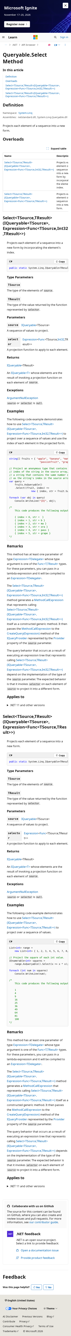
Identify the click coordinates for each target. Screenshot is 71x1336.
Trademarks (9, 1331)
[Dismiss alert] (65, 5)
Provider (59, 638)
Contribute (9, 1321)
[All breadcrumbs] (6, 45)
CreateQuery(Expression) (23, 633)
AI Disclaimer (10, 1316)
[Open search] (55, 37)
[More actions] (65, 45)
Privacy (23, 1321)
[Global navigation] (3, 37)
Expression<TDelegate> (28, 559)
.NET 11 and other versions (27, 705)
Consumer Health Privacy (17, 1326)
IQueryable (28, 325)
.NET (14, 44)
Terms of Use (45, 1326)
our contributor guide (43, 1222)
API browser (29, 44)
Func (41, 339)
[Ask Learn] (49, 45)
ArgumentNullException (22, 398)
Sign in (64, 37)
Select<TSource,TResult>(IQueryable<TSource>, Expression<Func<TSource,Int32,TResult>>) (33, 87)
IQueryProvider (17, 638)
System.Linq (25, 113)
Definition (11, 76)
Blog (49, 1316)
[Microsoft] (35, 37)
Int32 (61, 339)
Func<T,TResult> (48, 564)
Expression (30, 339)
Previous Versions (32, 1316)
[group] (35, 182)
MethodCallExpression (48, 600)
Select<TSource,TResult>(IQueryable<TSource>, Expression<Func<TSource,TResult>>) (33, 94)
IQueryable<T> (20, 373)
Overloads (11, 81)
